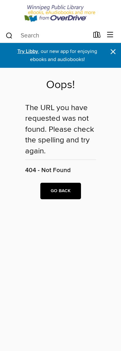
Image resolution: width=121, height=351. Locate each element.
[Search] (9, 35)
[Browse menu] (110, 35)
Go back (61, 191)
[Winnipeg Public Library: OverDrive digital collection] (60, 13)
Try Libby (27, 51)
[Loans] (97, 36)
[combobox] (47, 35)
